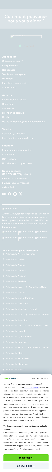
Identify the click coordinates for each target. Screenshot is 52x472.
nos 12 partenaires (31, 388)
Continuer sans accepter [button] (39, 378)
